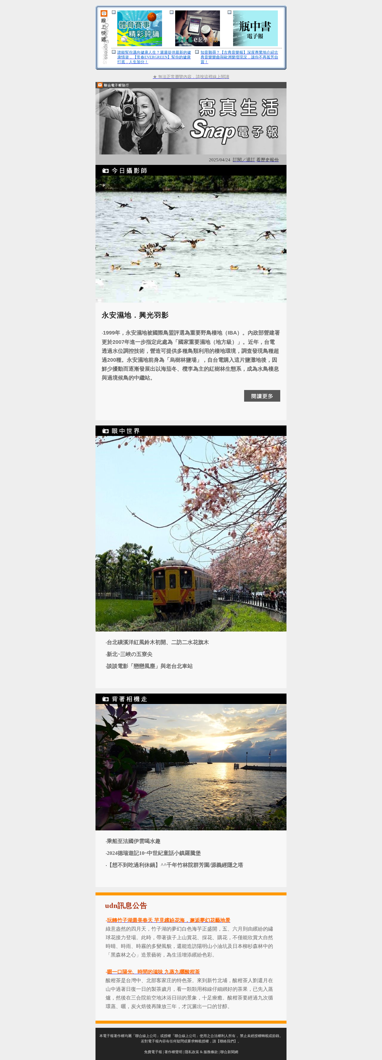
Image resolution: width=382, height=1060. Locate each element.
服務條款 (211, 1052)
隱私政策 (192, 1052)
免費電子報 (153, 1052)
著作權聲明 (173, 1052)
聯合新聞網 (229, 1052)
